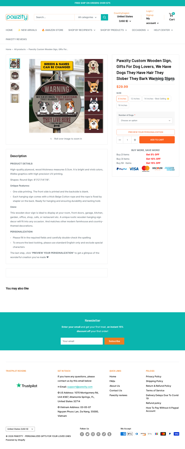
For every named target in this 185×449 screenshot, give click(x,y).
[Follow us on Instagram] (93, 434)
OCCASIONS (139, 30)
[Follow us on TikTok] (104, 434)
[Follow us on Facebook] (82, 434)
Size (119, 93)
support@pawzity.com (79, 386)
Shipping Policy (154, 381)
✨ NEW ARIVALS (27, 30)
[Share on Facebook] (156, 79)
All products (20, 49)
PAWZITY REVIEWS (16, 39)
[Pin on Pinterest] (162, 79)
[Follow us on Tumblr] (109, 434)
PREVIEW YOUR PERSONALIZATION (145, 132)
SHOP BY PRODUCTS (112, 30)
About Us (115, 385)
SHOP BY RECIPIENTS (80, 30)
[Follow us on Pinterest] (98, 434)
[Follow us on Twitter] (87, 434)
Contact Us (116, 390)
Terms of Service (155, 390)
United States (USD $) (17, 429)
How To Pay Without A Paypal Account (162, 409)
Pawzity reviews (118, 395)
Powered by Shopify (15, 440)
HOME (9, 30)
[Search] (104, 17)
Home (8, 49)
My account (151, 21)
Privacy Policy (153, 376)
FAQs (112, 381)
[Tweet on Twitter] (167, 79)
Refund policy (153, 403)
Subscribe (114, 341)
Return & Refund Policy (158, 385)
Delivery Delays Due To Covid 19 (162, 397)
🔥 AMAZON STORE (52, 30)
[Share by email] (173, 79)
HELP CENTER (162, 30)
